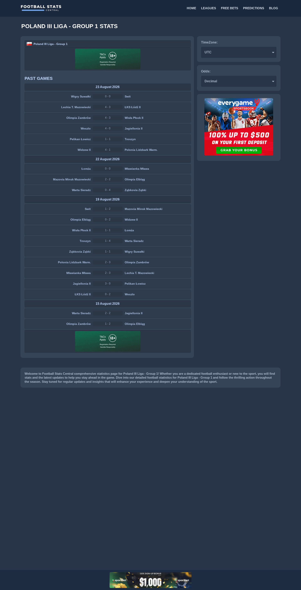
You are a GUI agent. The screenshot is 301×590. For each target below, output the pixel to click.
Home (191, 8)
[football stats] (85, 8)
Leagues (208, 8)
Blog (273, 8)
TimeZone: (209, 42)
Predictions (253, 8)
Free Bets (229, 8)
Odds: (205, 71)
